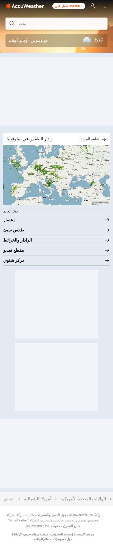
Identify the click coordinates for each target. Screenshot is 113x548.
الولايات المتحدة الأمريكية (83, 499)
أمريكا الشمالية (37, 499)
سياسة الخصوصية (60, 534)
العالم (9, 499)
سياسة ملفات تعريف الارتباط (30, 534)
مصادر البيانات (42, 539)
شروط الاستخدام (83, 534)
